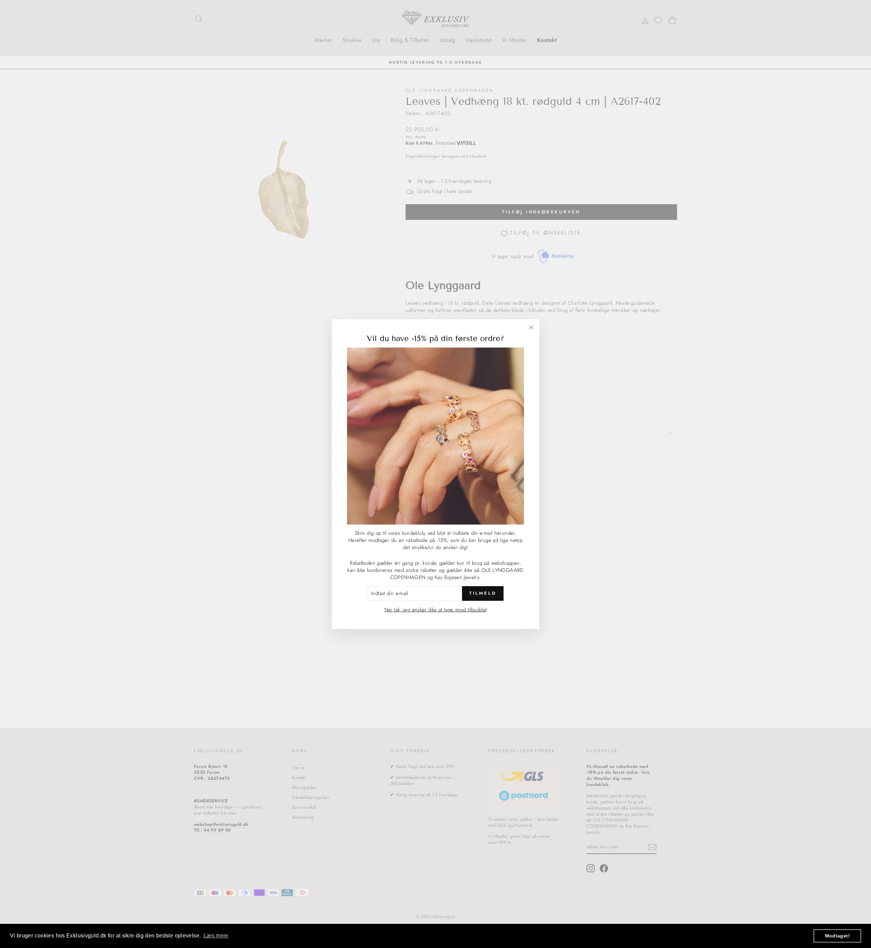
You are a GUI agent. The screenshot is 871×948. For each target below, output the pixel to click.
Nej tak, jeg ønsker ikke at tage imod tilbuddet (435, 609)
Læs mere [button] (216, 935)
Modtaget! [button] (837, 935)
